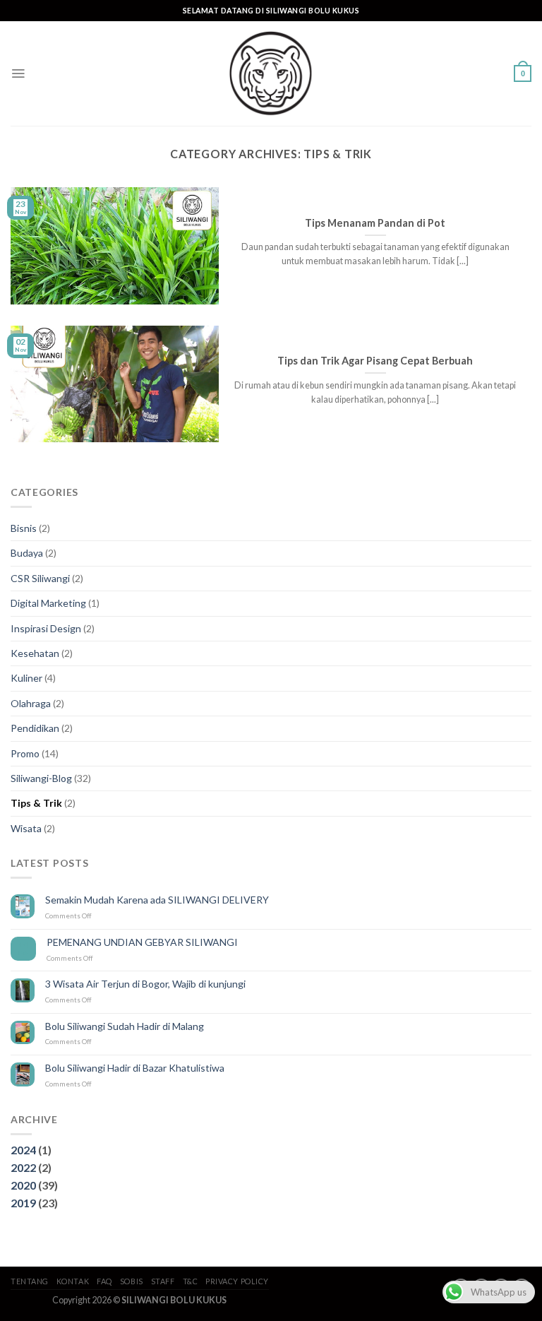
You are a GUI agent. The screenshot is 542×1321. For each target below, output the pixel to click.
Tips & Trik (36, 803)
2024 (23, 1149)
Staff (163, 1281)
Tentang (30, 1281)
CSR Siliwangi (40, 578)
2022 (23, 1167)
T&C (190, 1281)
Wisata (26, 828)
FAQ (104, 1281)
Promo (25, 753)
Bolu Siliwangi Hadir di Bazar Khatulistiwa (134, 1068)
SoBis (131, 1281)
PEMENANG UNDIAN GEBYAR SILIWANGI (142, 942)
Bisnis (24, 528)
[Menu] (18, 73)
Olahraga (31, 703)
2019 (23, 1202)
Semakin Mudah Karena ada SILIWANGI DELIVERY (157, 900)
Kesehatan (35, 653)
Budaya (27, 553)
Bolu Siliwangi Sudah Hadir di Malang (124, 1026)
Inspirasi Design (46, 628)
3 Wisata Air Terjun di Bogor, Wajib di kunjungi (145, 984)
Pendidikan (35, 728)
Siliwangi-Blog (41, 778)
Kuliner (26, 678)
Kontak (72, 1281)
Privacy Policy (237, 1281)
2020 (23, 1185)
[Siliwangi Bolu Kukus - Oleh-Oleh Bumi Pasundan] (271, 73)
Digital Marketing (48, 603)
